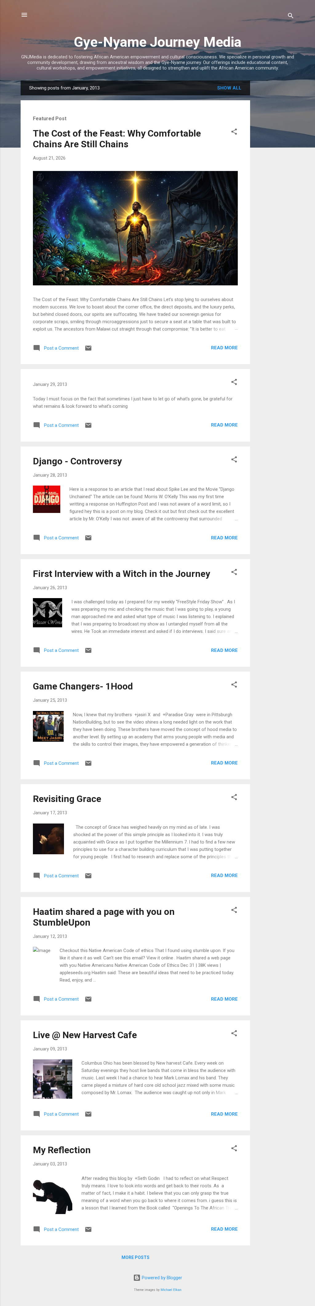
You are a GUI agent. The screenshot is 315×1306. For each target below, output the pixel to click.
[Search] (290, 16)
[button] (234, 132)
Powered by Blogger (161, 1277)
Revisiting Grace (67, 798)
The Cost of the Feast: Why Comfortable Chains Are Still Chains (117, 138)
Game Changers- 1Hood (83, 686)
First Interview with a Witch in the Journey (121, 573)
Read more (224, 348)
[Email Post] (88, 350)
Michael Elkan (171, 1290)
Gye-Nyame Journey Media (157, 42)
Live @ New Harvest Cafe (85, 1035)
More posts (136, 1257)
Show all (229, 88)
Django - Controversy (77, 461)
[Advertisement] (274, 173)
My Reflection (62, 1150)
